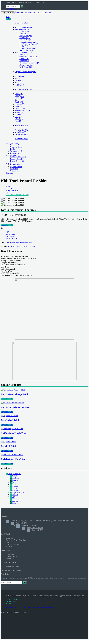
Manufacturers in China (14, 607)
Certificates (14, 171)
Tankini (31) (24, 59)
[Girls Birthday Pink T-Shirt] (12, 455)
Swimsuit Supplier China (52, 607)
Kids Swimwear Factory (33, 607)
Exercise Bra (21, 130)
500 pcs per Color (12, 238)
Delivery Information (13, 544)
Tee (18, 78)
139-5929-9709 (11, 9)
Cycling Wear (21, 134)
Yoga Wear (20, 132)
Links (3, 607)
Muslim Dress (22, 139)
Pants (18, 121)
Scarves (19, 119)
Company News (18, 157)
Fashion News (16, 159)
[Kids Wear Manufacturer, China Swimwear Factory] (34, 12)
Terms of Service (12, 599)
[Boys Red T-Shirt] (8, 442)
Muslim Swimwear (23, 27)
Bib (18, 82)
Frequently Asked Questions (16, 540)
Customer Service (16, 147)
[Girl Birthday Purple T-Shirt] (12, 429)
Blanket (19, 112)
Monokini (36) (24, 61)
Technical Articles (16, 151)
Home (8, 186)
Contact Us (10, 542)
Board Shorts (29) (26, 50)
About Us (9, 538)
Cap (18, 80)
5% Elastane (10, 236)
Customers (14, 169)
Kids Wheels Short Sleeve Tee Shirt (18, 242)
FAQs (12, 149)
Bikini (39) (23, 34)
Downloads (14, 153)
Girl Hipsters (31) (25, 40)
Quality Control (16, 167)
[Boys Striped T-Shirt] (9, 416)
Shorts (19, 106)
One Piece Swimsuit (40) (28, 57)
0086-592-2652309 (29, 525)
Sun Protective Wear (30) (28, 44)
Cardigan (20, 96)
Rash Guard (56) (25, 67)
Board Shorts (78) (26, 65)
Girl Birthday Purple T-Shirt (14, 433)
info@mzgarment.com (35, 528)
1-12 (7, 232)
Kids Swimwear (23, 29)
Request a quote (7, 225)
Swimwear (21, 23)
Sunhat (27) (23, 46)
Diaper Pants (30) (25, 36)
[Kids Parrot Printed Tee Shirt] (12, 403)
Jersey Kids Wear (24, 89)
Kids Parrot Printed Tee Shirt (15, 407)
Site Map (9, 546)
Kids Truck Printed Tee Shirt (17, 195)
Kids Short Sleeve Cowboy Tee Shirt (21, 246)
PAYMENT (14, 145)
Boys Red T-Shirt (9, 446)
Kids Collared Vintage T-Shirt (15, 394)
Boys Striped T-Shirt (10, 420)
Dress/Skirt (20, 108)
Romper (19, 76)
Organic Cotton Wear (25, 72)
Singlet (19, 102)
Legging (19, 85)
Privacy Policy (11, 601)
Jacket (19, 94)
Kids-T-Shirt (10, 234)
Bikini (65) (23, 54)
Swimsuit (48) (24, 31)
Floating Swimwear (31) (28, 48)
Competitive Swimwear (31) (29, 63)
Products (9, 188)
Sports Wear (21, 125)
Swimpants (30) (25, 38)
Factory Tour (15, 165)
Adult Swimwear (23, 52)
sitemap (8, 603)
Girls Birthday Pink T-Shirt (14, 459)
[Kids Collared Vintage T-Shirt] (13, 390)
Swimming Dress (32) (27, 42)
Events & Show (17, 161)
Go (22, 6)
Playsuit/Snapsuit (23, 110)
